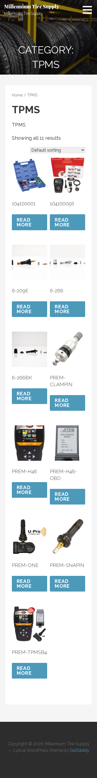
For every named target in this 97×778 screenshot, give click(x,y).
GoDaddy (79, 750)
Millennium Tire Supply (31, 6)
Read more (24, 222)
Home (17, 95)
